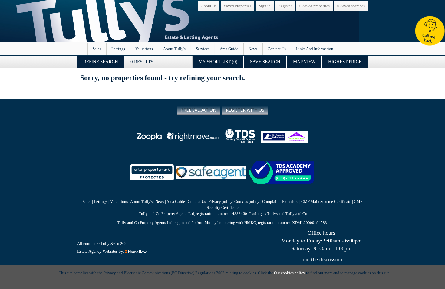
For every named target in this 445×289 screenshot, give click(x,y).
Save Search (265, 61)
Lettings (118, 49)
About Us (208, 6)
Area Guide (229, 49)
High (344, 61)
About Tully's (174, 49)
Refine (100, 61)
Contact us (277, 49)
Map (304, 61)
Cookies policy (246, 201)
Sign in (265, 6)
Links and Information (314, 49)
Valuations (144, 49)
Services (202, 49)
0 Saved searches (351, 6)
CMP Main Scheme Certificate (326, 201)
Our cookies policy (290, 273)
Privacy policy (220, 201)
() (218, 61)
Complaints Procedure (280, 201)
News (253, 49)
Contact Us (197, 201)
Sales (97, 49)
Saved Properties (237, 6)
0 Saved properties (314, 6)
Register (285, 6)
